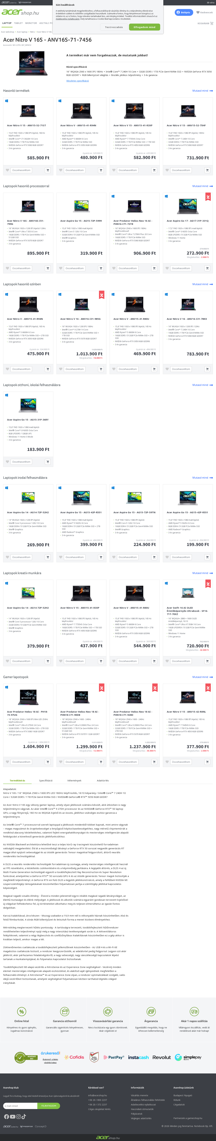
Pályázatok (136, 1113)
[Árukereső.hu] (50, 1054)
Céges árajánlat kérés (99, 1109)
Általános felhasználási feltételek (148, 1099)
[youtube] (12, 1117)
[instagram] (18, 1117)
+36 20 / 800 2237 (97, 1099)
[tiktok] (24, 1117)
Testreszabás (114, 27)
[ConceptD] (40, 1127)
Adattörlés (103, 780)
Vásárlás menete (139, 1095)
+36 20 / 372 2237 (97, 1104)
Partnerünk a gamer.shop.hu (187, 1118)
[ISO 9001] (92, 1057)
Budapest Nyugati (182, 1095)
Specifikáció (45, 780)
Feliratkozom (48, 1105)
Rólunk (176, 1099)
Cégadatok (179, 1104)
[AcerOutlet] (10, 1127)
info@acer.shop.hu (97, 1095)
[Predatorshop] (26, 1127)
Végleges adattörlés (141, 1118)
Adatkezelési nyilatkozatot (67, 19)
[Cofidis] (74, 1058)
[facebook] (6, 1117)
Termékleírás (17, 780)
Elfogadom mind (144, 27)
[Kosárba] (48, 170)
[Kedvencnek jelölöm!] (8, 170)
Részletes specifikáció (77, 80)
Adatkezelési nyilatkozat (143, 1104)
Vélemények (74, 780)
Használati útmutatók (142, 1109)
